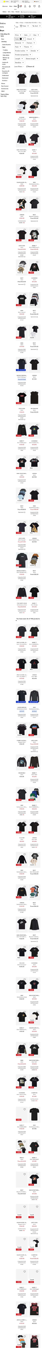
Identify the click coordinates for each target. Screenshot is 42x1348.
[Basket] (39, 6)
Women (5, 6)
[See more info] (22, 96)
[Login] (25, 6)
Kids (15, 6)
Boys (21, 22)
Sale (25, 35)
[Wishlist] (34, 6)
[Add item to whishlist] (24, 74)
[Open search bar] (21, 12)
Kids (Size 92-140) (31, 22)
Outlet (7, 1)
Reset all (31, 66)
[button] (24, 26)
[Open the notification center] (30, 6)
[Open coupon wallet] (20, 6)
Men (10, 6)
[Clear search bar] (38, 12)
